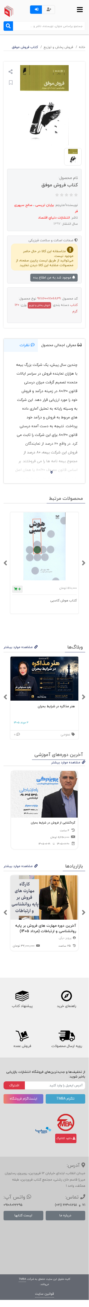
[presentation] (83, 563)
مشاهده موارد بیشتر (18, 647)
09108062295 (13, 1205)
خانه (82, 47)
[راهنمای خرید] (66, 996)
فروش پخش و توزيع (58, 47)
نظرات (25, 345)
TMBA (22, 1279)
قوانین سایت (44, 1294)
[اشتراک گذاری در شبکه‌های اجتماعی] (10, 72)
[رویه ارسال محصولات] (66, 1036)
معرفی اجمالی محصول (59, 345)
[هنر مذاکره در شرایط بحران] (44, 679)
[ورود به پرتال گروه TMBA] (66, 1122)
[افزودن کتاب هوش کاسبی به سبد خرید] (17, 589)
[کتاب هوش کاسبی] (44, 546)
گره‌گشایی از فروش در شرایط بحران (53, 823)
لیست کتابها (23, 1215)
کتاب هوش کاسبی (63, 600)
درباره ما (65, 1215)
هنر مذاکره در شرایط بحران (56, 706)
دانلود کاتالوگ (64, 1138)
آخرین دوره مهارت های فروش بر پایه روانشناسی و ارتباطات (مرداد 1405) (45, 928)
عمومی (66, 734)
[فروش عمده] (22, 1036)
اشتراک (14, 1085)
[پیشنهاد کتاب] (22, 996)
